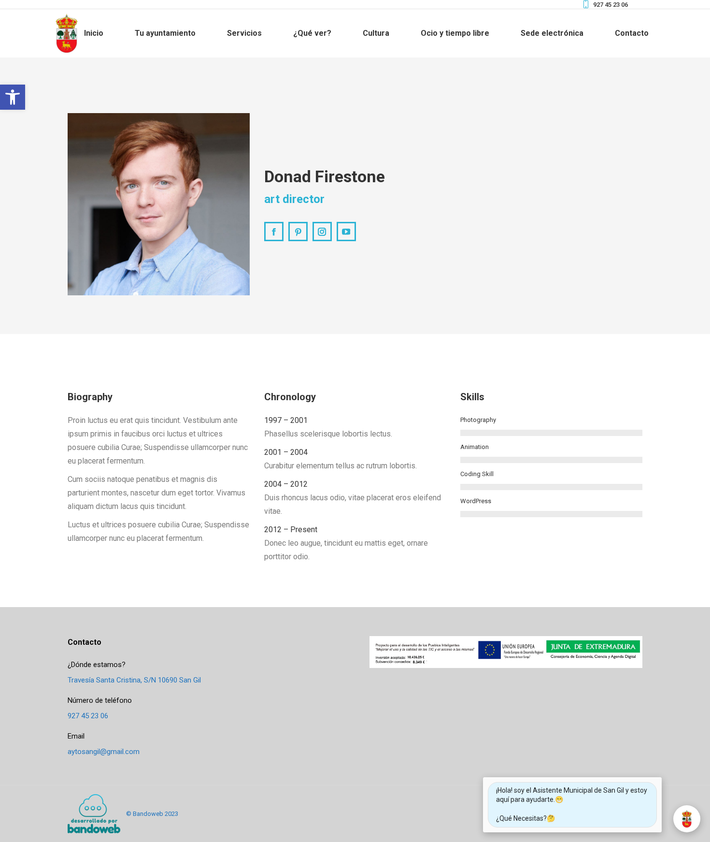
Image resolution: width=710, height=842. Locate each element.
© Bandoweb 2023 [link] (152, 813)
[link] (12, 97)
